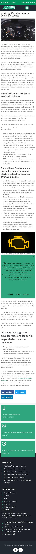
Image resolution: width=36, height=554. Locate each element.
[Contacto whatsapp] (4, 426)
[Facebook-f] (15, 550)
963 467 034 (6, 411)
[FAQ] (4, 444)
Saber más (10, 294)
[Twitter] (20, 550)
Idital (30, 545)
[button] (27, 7)
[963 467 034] (4, 408)
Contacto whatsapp (10, 429)
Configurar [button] (26, 294)
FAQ (3, 447)
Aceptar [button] (18, 294)
